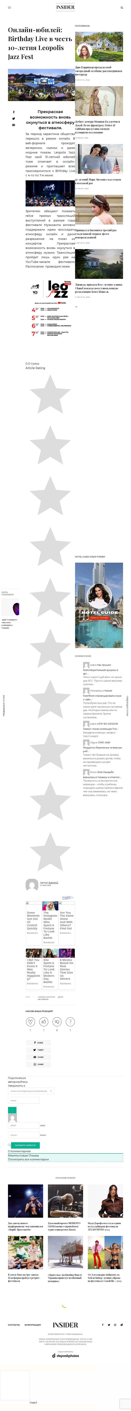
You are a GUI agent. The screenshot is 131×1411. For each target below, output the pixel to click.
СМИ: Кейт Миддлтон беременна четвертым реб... (102, 747)
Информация (33, 1325)
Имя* (42, 1125)
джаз (60, 997)
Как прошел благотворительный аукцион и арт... (100, 669)
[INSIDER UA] (65, 7)
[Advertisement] (99, 430)
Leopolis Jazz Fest (46, 997)
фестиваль (43, 999)
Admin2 (53, 882)
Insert (33, 1402)
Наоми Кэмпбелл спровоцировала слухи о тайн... (102, 695)
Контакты (14, 1325)
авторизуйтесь (18, 1081)
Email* (43, 1135)
